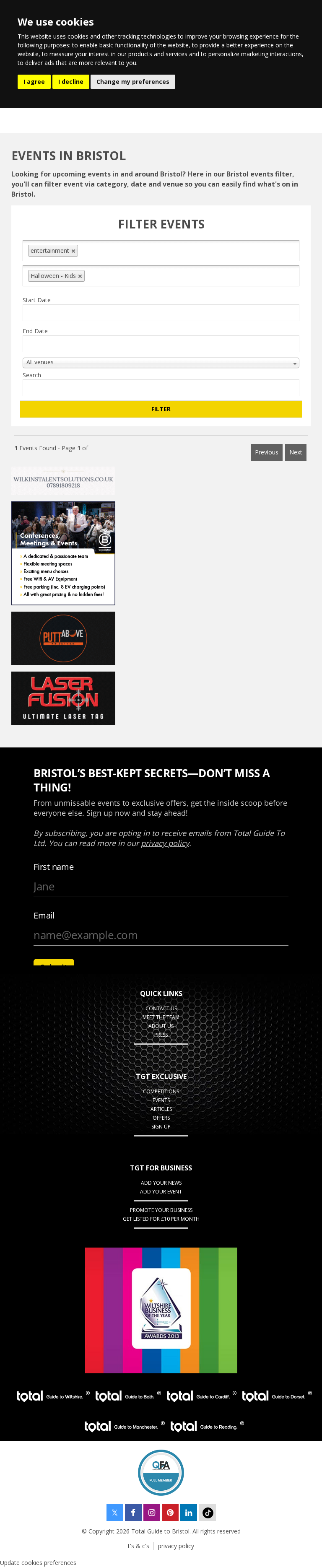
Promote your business (161, 1210)
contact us (161, 1008)
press (161, 1034)
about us (161, 1026)
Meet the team (161, 1017)
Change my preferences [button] (132, 82)
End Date (35, 331)
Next (295, 452)
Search (32, 375)
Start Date (37, 300)
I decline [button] (70, 82)
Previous (266, 452)
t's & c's (138, 1546)
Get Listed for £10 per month (161, 1218)
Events (161, 1100)
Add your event (161, 1191)
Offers (161, 1117)
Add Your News (161, 1182)
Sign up (161, 1126)
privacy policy (176, 1546)
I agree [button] (34, 82)
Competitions (161, 1091)
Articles (161, 1109)
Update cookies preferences (38, 1563)
